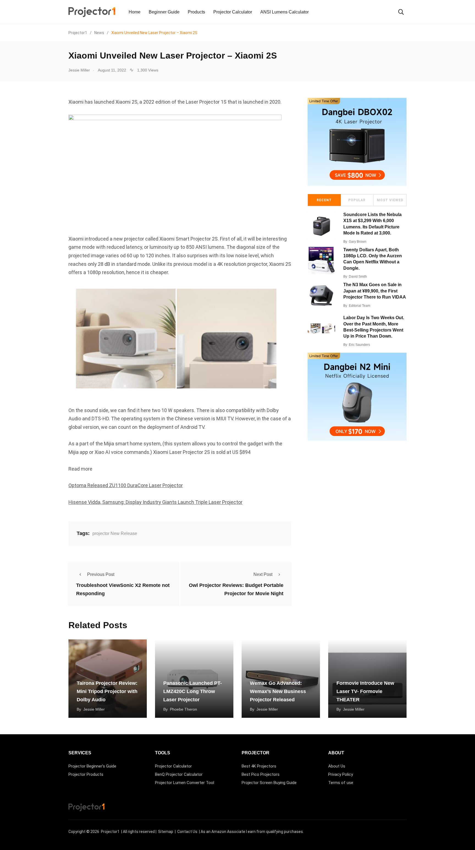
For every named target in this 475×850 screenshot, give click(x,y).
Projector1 (110, 831)
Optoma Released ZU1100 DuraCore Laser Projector (125, 485)
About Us (336, 766)
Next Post (262, 574)
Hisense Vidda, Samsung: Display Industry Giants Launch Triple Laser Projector (155, 502)
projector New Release (114, 533)
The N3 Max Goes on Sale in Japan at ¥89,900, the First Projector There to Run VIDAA (374, 290)
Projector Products (85, 774)
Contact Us (187, 831)
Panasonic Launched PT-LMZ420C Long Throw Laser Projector (192, 691)
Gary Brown (357, 242)
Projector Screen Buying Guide (269, 782)
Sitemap (165, 831)
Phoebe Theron (183, 709)
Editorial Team (359, 306)
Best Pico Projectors (261, 774)
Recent (324, 200)
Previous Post (100, 574)
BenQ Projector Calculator (179, 774)
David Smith (358, 276)
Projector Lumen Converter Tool (184, 782)
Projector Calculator (232, 12)
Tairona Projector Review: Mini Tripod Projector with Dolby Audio (107, 691)
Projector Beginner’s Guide (92, 766)
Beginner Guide (164, 12)
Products (196, 12)
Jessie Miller (94, 709)
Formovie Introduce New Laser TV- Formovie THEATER (365, 691)
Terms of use (340, 782)
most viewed (390, 200)
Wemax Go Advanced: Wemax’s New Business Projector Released (278, 691)
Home (134, 12)
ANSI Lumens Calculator (284, 12)
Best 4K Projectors (259, 766)
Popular (357, 200)
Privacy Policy (340, 774)
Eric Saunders (359, 345)
